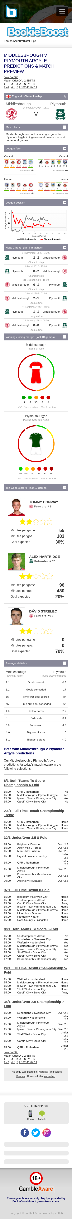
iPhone (30, 1119)
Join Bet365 (11, 77)
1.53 (21, 87)
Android (42, 1119)
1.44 (6, 87)
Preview (20, 1076)
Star (64, 96)
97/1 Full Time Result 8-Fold (27, 890)
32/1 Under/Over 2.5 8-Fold (25, 838)
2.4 (26, 87)
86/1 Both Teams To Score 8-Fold (31, 929)
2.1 (35, 87)
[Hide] (64, 127)
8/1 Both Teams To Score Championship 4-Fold (24, 783)
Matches (43, 1072)
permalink (49, 1076)
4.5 (13, 87)
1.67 (30, 87)
